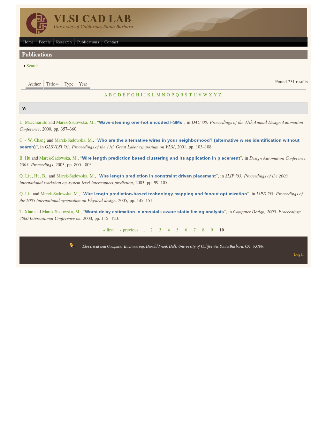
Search (33, 66)
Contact (111, 42)
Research (64, 42)
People (45, 42)
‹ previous (129, 230)
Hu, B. (40, 176)
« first (108, 230)
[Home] (36, 32)
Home (28, 42)
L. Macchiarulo (33, 122)
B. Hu (24, 158)
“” (140, 122)
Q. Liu (25, 176)
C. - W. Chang (32, 140)
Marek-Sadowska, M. (75, 122)
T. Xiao (26, 211)
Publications (88, 42)
